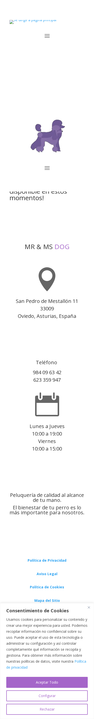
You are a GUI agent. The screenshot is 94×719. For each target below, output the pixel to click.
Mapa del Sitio (47, 600)
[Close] (89, 607)
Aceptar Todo (47, 682)
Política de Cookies (47, 587)
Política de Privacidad (47, 560)
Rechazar (47, 709)
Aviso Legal (47, 573)
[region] (47, 661)
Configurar (47, 695)
